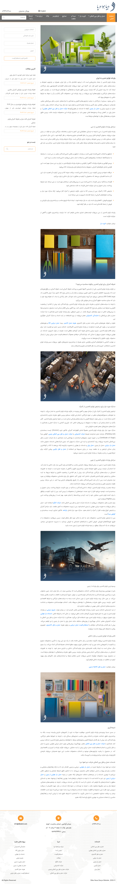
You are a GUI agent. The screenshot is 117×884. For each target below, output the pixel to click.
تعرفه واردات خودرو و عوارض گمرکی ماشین (21, 90)
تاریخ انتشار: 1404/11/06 (27, 112)
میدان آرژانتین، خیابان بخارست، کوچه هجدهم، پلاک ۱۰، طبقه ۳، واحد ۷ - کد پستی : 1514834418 (58, 828)
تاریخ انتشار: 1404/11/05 (27, 131)
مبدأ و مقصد (73, 17)
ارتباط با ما (31, 17)
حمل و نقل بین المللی (97, 847)
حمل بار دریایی (110, 445)
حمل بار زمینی (94, 108)
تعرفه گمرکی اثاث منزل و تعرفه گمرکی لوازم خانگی (21, 121)
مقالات (58, 858)
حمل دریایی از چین (19, 862)
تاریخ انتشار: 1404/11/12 (27, 83)
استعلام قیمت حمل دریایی (79, 625)
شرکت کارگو (57, 503)
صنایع (64, 16)
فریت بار (82, 16)
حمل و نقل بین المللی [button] (97, 16)
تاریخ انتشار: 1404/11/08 (27, 98)
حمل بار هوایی (85, 767)
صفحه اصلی (111, 17)
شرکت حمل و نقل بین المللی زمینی (60, 434)
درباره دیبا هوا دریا (58, 847)
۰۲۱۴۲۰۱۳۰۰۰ (6, 11)
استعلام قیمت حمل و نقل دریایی (19, 873)
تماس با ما (59, 850)
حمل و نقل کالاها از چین (97, 667)
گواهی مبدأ (111, 514)
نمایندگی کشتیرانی (92, 315)
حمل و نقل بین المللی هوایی (97, 850)
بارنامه (65, 510)
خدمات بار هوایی (46, 614)
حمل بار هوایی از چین (54, 774)
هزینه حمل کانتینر (70, 323)
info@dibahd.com (20, 824)
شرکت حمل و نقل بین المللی (95, 744)
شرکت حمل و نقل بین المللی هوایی (55, 108)
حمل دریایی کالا (53, 323)
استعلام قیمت (59, 854)
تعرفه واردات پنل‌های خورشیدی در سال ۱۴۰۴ (21, 104)
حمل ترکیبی (97, 866)
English (43, 11)
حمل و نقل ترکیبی (59, 449)
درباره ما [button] (39, 16)
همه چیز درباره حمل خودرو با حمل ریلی (22, 75)
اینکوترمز (56, 16)
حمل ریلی (90, 445)
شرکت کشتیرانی (80, 434)
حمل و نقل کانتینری (53, 625)
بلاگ (47, 16)
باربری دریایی (51, 610)
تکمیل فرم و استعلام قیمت (20, 58)
